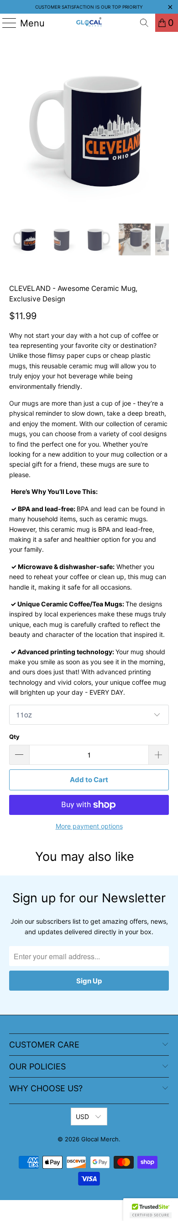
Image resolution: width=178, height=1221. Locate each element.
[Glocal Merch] (89, 23)
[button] (150, 1209)
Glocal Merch (100, 1139)
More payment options (89, 826)
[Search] (144, 23)
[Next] (162, 130)
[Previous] (16, 130)
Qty (14, 736)
